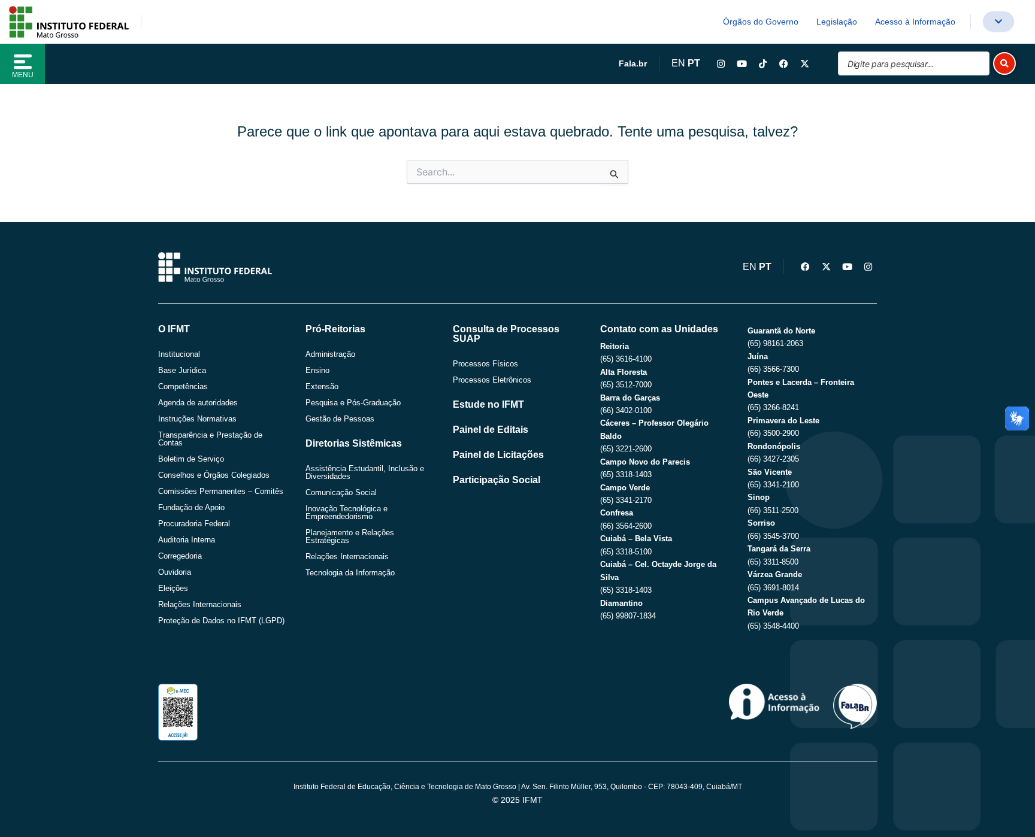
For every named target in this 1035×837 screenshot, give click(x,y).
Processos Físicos (485, 363)
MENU (23, 75)
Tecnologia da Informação (350, 572)
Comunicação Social (341, 492)
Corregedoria (180, 555)
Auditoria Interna (186, 539)
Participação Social (496, 480)
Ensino (317, 370)
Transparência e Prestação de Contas (210, 438)
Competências (183, 386)
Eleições (173, 588)
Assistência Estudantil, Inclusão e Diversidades (364, 472)
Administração (330, 354)
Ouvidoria (174, 572)
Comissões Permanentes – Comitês (220, 491)
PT (694, 63)
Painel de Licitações (498, 455)
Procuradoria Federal (194, 523)
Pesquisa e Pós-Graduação (353, 402)
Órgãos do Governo (760, 21)
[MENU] (23, 62)
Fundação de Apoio (191, 507)
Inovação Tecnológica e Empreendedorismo (346, 512)
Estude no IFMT (488, 404)
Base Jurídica (182, 370)
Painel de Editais (490, 429)
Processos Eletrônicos (492, 379)
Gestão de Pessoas (339, 418)
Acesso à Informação (915, 21)
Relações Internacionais (199, 604)
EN (678, 63)
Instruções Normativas (197, 418)
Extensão (321, 386)
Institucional (179, 354)
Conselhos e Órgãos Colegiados (214, 475)
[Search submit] (1004, 63)
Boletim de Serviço (191, 458)
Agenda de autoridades (198, 402)
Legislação (836, 21)
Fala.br (633, 63)
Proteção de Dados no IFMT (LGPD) (221, 620)
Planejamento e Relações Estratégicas (349, 536)
